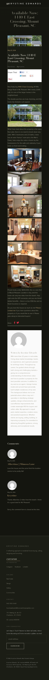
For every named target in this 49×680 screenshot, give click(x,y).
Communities (10, 593)
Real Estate (11, 67)
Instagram (9, 567)
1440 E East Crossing (25, 87)
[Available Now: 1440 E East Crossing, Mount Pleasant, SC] (24, 340)
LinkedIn (25, 567)
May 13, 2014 (12, 50)
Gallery (8, 588)
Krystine (21, 67)
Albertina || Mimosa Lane (21, 464)
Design (8, 583)
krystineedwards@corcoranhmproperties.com (20, 608)
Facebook (18, 567)
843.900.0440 (11, 603)
